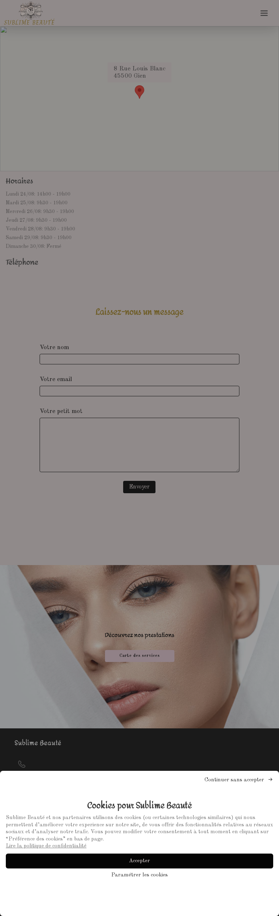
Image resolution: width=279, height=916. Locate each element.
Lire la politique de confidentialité (46, 846)
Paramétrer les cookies (139, 875)
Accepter (139, 861)
